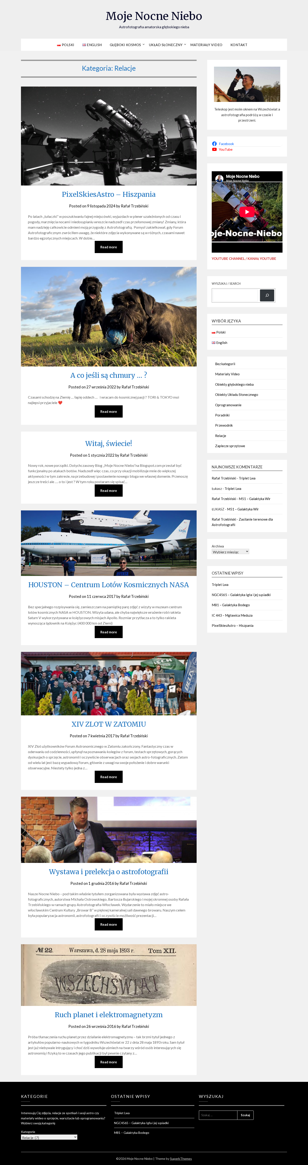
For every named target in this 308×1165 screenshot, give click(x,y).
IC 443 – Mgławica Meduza (232, 615)
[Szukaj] (267, 295)
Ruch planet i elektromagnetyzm (109, 1014)
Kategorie (28, 1132)
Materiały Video (206, 45)
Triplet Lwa (247, 478)
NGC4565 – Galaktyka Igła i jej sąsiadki (241, 595)
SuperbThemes (181, 1158)
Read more (108, 247)
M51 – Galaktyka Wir (255, 499)
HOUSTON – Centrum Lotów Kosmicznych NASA (108, 584)
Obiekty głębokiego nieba (234, 384)
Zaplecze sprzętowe (230, 446)
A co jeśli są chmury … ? (108, 375)
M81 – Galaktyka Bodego (231, 605)
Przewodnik (224, 425)
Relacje (220, 436)
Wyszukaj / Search (226, 283)
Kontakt (239, 45)
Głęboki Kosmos (125, 45)
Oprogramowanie (228, 405)
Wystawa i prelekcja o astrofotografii (108, 871)
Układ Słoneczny (166, 45)
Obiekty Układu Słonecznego (236, 394)
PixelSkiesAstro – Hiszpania (109, 194)
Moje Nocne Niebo (154, 16)
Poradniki (222, 415)
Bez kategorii (225, 364)
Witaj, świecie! (108, 443)
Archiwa (218, 546)
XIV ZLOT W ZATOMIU (108, 724)
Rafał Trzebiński (134, 206)
